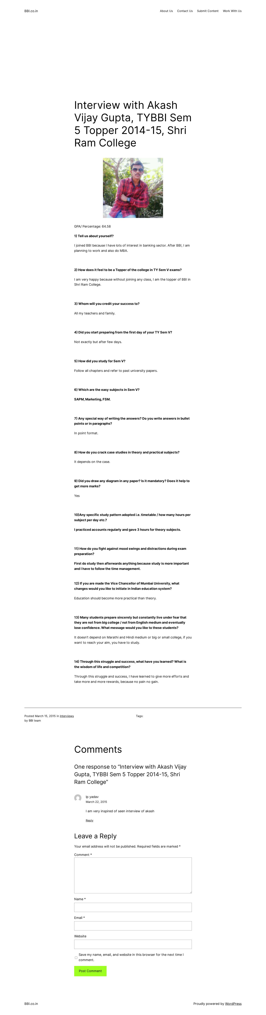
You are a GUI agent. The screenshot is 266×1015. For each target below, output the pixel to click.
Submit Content (208, 11)
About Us (166, 11)
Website (80, 936)
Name (80, 899)
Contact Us (185, 11)
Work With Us (232, 11)
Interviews (67, 716)
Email (79, 918)
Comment (83, 855)
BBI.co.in (31, 11)
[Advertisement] (133, 60)
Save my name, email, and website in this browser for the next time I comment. (131, 957)
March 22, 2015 (96, 802)
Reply (89, 820)
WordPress (233, 1004)
